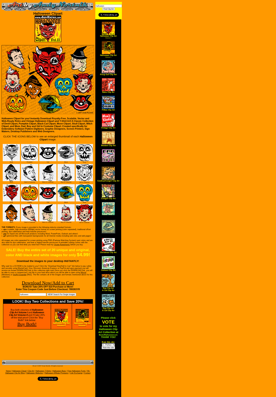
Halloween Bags (59, 371)
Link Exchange (76, 373)
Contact (87, 373)
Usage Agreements (62, 245)
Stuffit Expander (19, 275)
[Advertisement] (18, 344)
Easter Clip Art (108, 216)
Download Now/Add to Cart (48, 282)
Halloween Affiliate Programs (57, 373)
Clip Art (31, 371)
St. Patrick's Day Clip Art (108, 234)
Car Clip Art (108, 163)
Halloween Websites (34, 373)
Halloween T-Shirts (43, 371)
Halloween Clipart (19, 371)
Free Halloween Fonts (77, 371)
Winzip (83, 272)
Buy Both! (27, 324)
